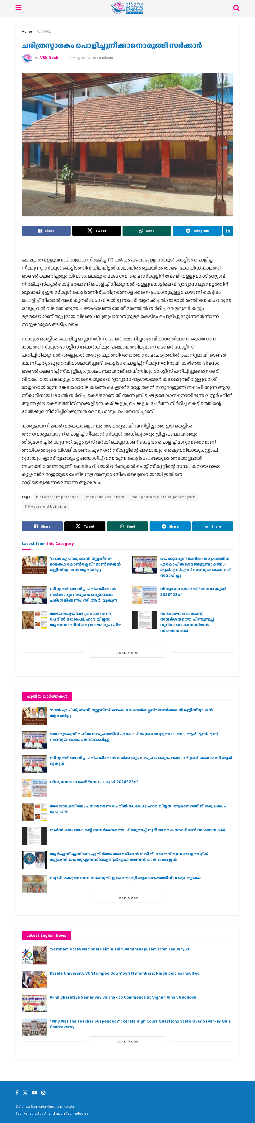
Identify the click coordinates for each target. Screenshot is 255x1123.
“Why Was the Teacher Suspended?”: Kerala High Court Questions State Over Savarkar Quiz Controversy (140, 1024)
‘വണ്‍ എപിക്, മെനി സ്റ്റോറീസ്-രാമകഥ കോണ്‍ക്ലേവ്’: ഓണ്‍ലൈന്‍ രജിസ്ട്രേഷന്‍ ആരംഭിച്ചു (85, 564)
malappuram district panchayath (164, 497)
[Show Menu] (18, 8)
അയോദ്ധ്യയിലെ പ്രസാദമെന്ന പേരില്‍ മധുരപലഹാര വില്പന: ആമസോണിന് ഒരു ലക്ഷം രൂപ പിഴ (85, 619)
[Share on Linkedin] (228, 231)
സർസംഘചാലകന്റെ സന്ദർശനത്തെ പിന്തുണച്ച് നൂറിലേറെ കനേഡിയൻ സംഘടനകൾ (187, 622)
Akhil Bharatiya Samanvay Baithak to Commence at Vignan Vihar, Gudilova (123, 997)
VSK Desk (49, 58)
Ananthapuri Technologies (66, 1113)
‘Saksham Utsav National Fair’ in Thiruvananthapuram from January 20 (120, 949)
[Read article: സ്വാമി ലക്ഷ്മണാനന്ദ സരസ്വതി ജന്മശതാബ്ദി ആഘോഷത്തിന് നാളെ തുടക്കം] (34, 884)
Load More (127, 652)
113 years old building (45, 506)
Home (27, 31)
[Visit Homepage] (127, 8)
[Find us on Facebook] (17, 1092)
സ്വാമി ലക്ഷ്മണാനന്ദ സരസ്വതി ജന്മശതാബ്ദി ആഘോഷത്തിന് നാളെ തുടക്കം (125, 878)
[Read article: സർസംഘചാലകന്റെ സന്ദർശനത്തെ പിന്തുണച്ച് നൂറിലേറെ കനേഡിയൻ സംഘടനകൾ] (144, 620)
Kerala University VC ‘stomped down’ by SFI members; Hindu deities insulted (125, 973)
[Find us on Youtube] (34, 1092)
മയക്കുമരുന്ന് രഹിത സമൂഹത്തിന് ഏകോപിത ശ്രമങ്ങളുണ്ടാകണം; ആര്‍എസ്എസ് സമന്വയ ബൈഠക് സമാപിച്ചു (195, 567)
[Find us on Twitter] (25, 1092)
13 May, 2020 (79, 58)
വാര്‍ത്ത (44, 31)
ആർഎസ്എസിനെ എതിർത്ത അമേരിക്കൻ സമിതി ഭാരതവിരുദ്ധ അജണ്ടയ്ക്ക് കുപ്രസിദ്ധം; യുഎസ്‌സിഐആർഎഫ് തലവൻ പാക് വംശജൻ (129, 856)
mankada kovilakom (105, 497)
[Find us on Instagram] (43, 1092)
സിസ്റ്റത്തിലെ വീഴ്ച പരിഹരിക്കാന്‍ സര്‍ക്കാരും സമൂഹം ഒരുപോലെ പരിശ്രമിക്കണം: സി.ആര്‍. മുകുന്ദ (83, 594)
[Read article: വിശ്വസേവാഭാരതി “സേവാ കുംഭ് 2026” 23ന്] (144, 595)
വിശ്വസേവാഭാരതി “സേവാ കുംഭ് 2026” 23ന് (193, 591)
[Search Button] (236, 7)
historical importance (57, 497)
